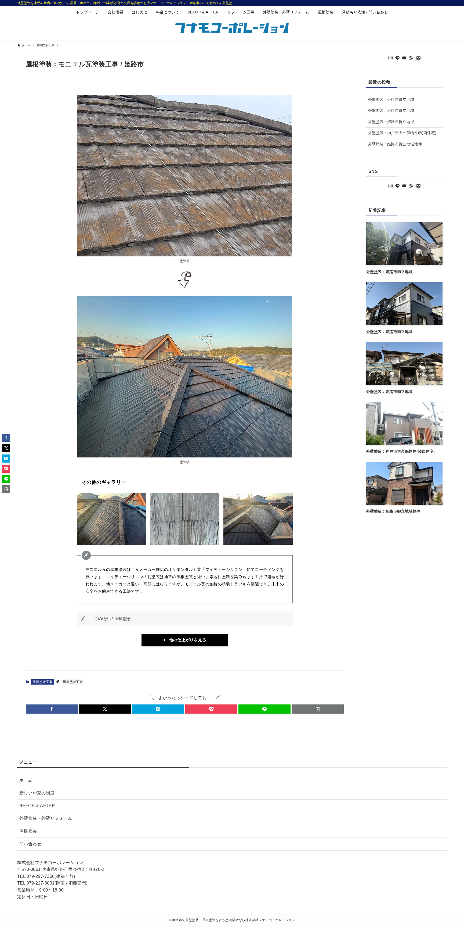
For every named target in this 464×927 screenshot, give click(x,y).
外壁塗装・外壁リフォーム (45, 818)
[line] (397, 58)
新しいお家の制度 (37, 793)
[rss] (411, 58)
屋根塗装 (28, 831)
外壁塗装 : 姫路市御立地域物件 (395, 144)
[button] (52, 709)
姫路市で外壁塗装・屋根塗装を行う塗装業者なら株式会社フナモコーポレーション (233, 920)
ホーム (25, 780)
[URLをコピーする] (318, 709)
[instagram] (390, 58)
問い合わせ (30, 844)
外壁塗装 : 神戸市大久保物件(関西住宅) (402, 133)
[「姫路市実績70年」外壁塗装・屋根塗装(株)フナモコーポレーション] (232, 28)
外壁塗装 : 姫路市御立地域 (391, 99)
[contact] (418, 58)
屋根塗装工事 (42, 682)
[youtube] (404, 58)
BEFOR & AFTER (37, 805)
